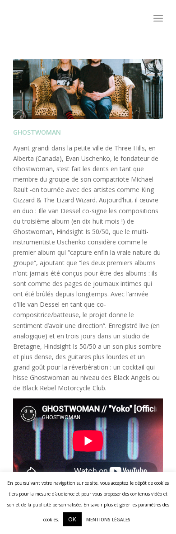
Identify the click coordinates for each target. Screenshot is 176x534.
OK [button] (72, 519)
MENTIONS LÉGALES (108, 519)
